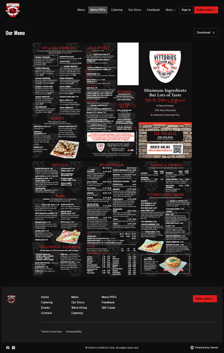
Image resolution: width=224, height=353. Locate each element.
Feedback (153, 10)
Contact (46, 313)
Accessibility (74, 331)
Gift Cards (108, 308)
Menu (81, 10)
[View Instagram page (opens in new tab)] (13, 348)
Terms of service (51, 331)
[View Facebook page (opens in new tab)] (8, 348)
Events (45, 308)
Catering (117, 10)
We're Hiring (79, 308)
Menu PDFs (97, 10)
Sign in (186, 10)
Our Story (134, 10)
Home (45, 297)
